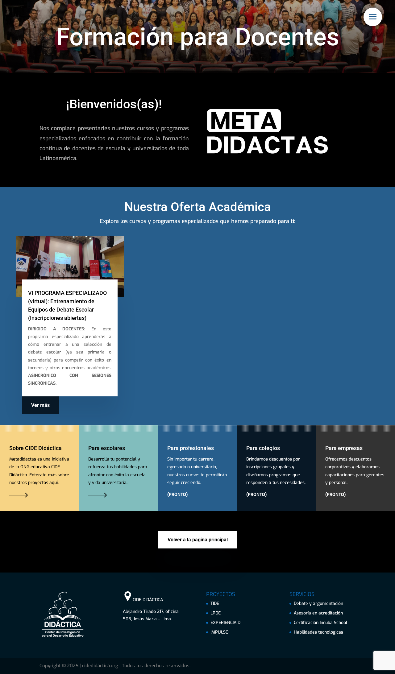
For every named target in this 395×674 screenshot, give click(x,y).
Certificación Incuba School (320, 623)
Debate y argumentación (318, 603)
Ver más (40, 405)
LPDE (215, 613)
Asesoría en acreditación (318, 613)
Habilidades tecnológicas (318, 632)
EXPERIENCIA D (225, 623)
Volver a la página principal (198, 540)
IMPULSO (219, 632)
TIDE (214, 603)
